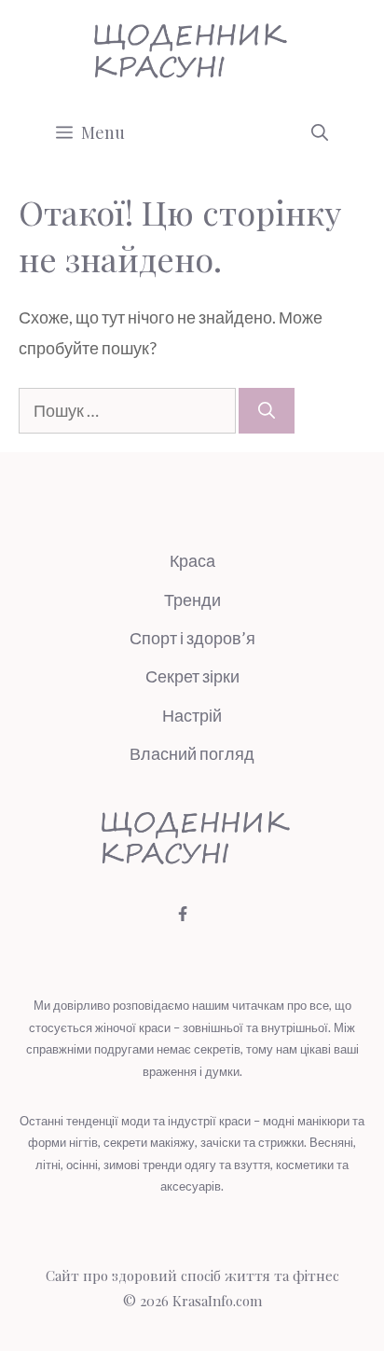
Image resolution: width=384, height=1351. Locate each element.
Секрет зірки (192, 676)
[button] (319, 132)
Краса (192, 560)
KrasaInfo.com (217, 1300)
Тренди (192, 599)
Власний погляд (192, 753)
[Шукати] (267, 411)
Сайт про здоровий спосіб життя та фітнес (192, 1275)
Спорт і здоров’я (192, 637)
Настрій (192, 715)
